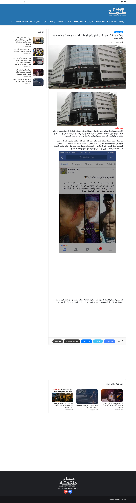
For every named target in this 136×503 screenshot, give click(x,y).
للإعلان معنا (22, 1)
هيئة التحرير (14, 1)
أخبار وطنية (79, 21)
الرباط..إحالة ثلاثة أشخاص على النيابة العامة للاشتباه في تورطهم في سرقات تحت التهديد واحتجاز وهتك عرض (22, 61)
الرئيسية (122, 21)
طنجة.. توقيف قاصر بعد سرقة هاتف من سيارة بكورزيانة (87, 406)
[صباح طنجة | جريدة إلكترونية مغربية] (117, 11)
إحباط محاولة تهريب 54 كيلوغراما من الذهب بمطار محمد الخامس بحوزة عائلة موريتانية (23, 41)
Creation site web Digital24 (117, 499)
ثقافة (61, 21)
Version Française (24, 21)
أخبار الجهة (101, 21)
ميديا (45, 21)
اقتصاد (69, 21)
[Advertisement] (48, 10)
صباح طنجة (119, 42)
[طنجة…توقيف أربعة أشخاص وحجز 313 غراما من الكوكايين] (38, 52)
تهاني (38, 21)
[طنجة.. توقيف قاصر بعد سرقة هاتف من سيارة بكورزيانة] (87, 396)
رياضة (53, 21)
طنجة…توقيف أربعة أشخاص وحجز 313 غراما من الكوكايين (22, 50)
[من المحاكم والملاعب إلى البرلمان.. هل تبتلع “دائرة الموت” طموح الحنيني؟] (112, 395)
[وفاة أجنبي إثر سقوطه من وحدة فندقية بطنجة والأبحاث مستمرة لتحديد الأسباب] (62, 395)
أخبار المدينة (112, 21)
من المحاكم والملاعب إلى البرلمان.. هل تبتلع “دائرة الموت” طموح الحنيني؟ (112, 405)
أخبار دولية (90, 21)
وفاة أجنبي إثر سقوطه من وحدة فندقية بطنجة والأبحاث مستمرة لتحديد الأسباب (63, 405)
